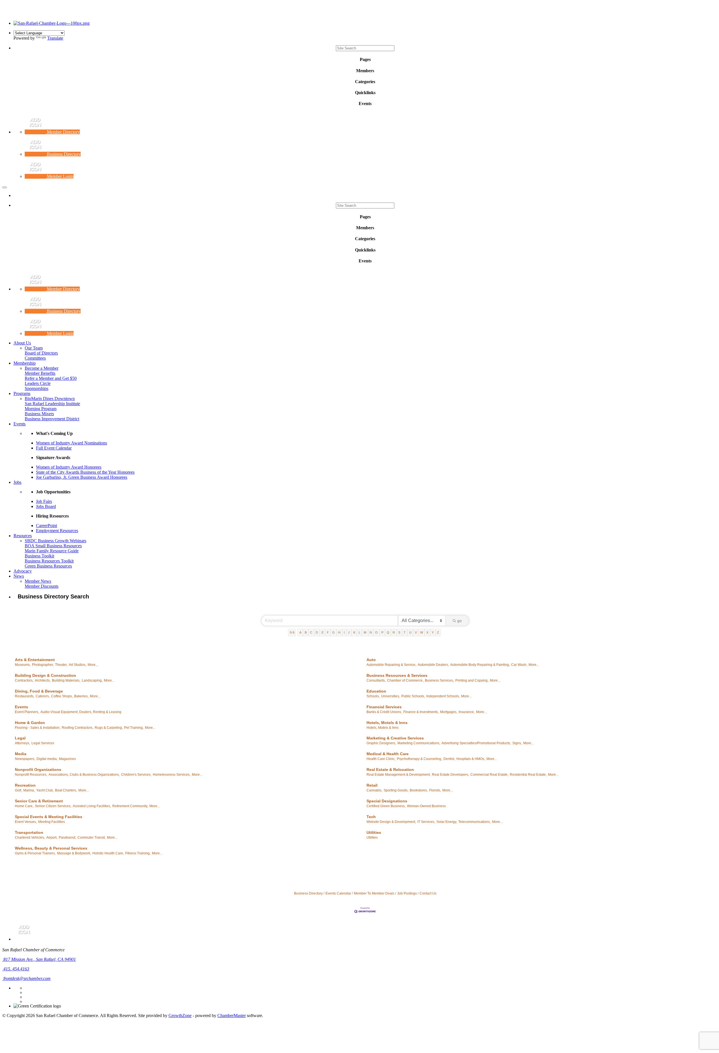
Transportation (29, 832)
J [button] (349, 632)
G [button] (333, 632)
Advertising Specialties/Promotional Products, (476, 743)
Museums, (23, 665)
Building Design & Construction (45, 675)
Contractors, (24, 680)
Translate (55, 38)
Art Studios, (77, 665)
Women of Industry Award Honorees (68, 467)
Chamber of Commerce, (405, 680)
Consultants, (376, 680)
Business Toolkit (39, 555)
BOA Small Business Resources (53, 545)
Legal (20, 738)
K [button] (354, 632)
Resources (22, 535)
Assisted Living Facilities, (92, 806)
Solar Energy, (446, 822)
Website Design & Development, (391, 822)
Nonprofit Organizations (38, 769)
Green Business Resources (48, 566)
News (18, 576)
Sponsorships (36, 388)
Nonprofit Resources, (31, 775)
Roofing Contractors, (77, 728)
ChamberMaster (231, 1015)
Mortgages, (448, 712)
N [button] (371, 632)
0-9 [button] (292, 632)
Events (19, 423)
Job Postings (407, 893)
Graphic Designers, (381, 743)
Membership (24, 363)
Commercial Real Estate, (489, 775)
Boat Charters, (66, 790)
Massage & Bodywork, (74, 853)
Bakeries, (81, 696)
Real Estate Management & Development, (399, 775)
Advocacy (22, 571)
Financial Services (384, 707)
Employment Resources (57, 530)
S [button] (399, 632)
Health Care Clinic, (381, 759)
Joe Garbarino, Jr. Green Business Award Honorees (81, 477)
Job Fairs (44, 501)
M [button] (365, 632)
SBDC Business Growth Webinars (55, 540)
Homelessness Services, (171, 775)
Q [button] (388, 632)
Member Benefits (40, 373)
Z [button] (438, 632)
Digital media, (47, 759)
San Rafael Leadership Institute (52, 403)
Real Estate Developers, (450, 775)
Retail (372, 785)
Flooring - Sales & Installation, (37, 728)
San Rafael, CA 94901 (39, 959)
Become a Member (41, 368)
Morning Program (40, 408)
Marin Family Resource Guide (52, 550)
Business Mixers (39, 413)
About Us (22, 343)
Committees (35, 358)
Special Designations (387, 801)
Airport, (51, 837)
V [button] (416, 632)
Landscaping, (92, 680)
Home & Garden (30, 722)
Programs (21, 393)
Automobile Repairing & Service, (391, 665)
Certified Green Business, (386, 806)
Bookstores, (419, 790)
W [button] (421, 632)
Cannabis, (374, 790)
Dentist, (449, 759)
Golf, (18, 790)
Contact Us (428, 893)
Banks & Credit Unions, (384, 712)
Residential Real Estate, (528, 775)
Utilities (374, 832)
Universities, (390, 696)
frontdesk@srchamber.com (26, 978)
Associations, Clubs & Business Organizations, (84, 775)
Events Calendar (338, 893)
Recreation (25, 785)
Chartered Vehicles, (30, 837)
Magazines (67, 759)
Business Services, (439, 680)
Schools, (373, 696)
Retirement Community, (130, 806)
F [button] (328, 632)
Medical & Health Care (388, 754)
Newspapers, (25, 759)
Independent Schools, (443, 696)
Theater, (61, 665)
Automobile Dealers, (433, 665)
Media (20, 754)
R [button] (394, 632)
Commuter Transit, (92, 837)
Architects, (43, 680)
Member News (38, 581)
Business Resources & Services (397, 675)
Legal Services (42, 743)
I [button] (344, 632)
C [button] (311, 632)
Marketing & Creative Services (395, 738)
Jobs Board (46, 506)
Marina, (29, 790)
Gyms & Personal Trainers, (35, 853)
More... (93, 665)
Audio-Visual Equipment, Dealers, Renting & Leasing (80, 712)
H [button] (339, 632)
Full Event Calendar (54, 448)
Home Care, (24, 806)
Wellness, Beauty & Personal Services (51, 848)
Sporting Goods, (396, 790)
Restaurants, (24, 696)
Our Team (34, 348)
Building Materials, (66, 680)
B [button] (306, 632)
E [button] (323, 632)
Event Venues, (26, 822)
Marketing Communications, (418, 743)
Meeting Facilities (51, 822)
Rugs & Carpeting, (109, 728)
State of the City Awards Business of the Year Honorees (85, 472)
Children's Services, (136, 775)
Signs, (517, 743)
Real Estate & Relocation (390, 769)
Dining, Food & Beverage (39, 691)
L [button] (359, 632)
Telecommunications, (474, 822)
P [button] (382, 632)
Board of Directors (41, 353)
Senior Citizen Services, (53, 806)
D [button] (317, 632)
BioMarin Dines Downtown (50, 398)
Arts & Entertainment (35, 659)
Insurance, (467, 712)
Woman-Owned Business (426, 806)
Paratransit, (67, 837)
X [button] (427, 632)
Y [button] (433, 632)
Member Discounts (41, 586)
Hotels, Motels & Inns (387, 722)
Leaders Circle (38, 383)
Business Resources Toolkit (49, 561)
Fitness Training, (138, 853)
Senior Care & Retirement (39, 801)
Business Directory (308, 893)
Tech (371, 816)
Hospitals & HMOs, (470, 759)
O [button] (376, 632)
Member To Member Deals (374, 893)
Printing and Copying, (471, 680)
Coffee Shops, (62, 696)
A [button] (300, 632)
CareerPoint (46, 525)
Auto (371, 659)
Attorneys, (22, 743)
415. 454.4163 (15, 968)
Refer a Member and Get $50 (51, 378)
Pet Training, (134, 728)
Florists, (435, 790)
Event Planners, (27, 712)
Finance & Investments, (421, 712)
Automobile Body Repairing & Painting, (480, 665)
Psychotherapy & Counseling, (419, 759)
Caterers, (43, 696)
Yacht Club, (45, 790)
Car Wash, (519, 665)
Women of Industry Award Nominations (71, 443)
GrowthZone (180, 1015)
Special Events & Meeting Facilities (48, 816)
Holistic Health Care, (108, 853)
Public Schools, (413, 696)
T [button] (405, 632)
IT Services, (426, 822)
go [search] (459, 620)
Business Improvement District (52, 418)
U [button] (410, 632)
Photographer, (43, 665)
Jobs (17, 482)
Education (376, 691)
